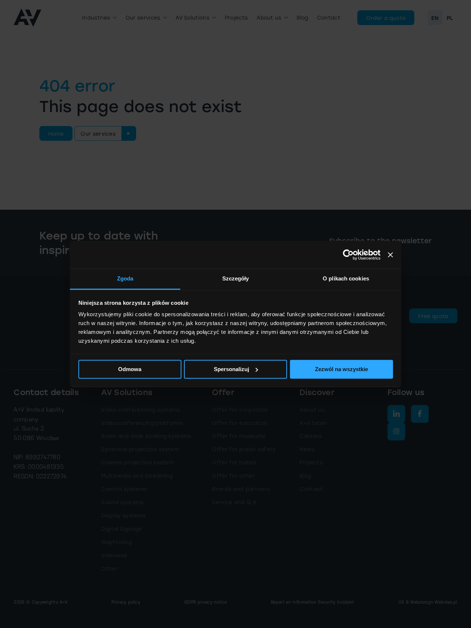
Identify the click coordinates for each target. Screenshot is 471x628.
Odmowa (129, 369)
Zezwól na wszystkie (341, 369)
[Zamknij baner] (390, 254)
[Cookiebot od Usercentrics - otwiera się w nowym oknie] (348, 254)
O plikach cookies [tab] (346, 278)
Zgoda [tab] (125, 278)
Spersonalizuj (231, 369)
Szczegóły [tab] (235, 278)
